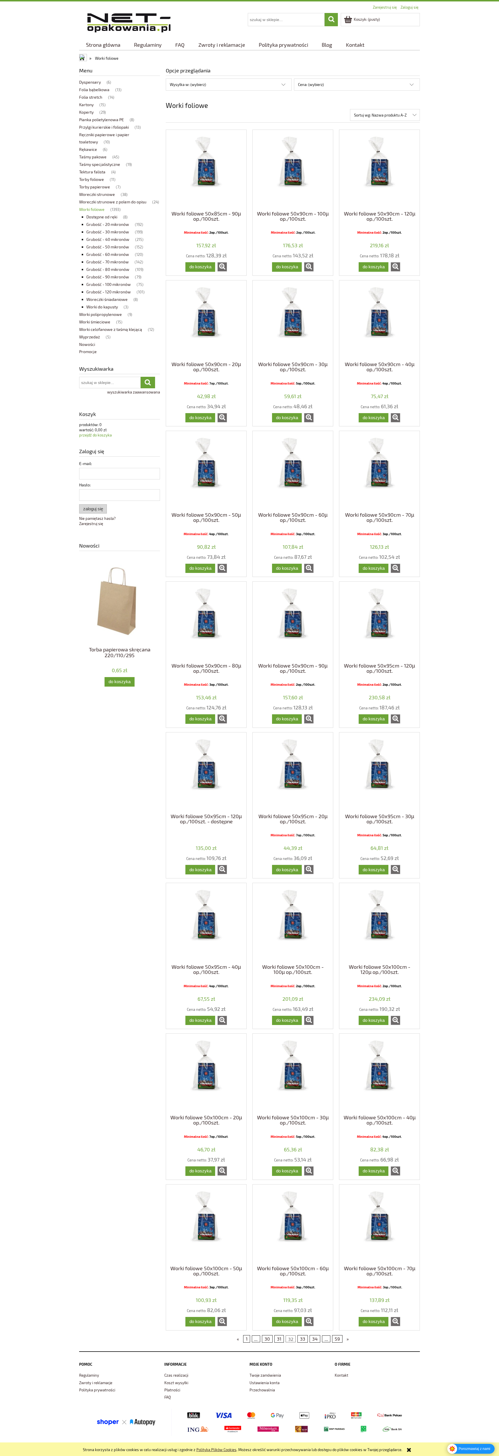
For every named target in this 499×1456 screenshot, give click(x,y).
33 (302, 1338)
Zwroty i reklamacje (95, 1382)
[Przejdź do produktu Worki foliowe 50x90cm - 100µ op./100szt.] (292, 170)
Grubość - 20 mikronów (107, 224)
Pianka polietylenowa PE (101, 119)
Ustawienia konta (265, 1382)
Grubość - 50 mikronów (107, 246)
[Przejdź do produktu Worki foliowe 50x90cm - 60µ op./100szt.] (292, 471)
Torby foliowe (91, 179)
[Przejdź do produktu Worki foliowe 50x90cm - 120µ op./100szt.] (379, 170)
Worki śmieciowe (94, 321)
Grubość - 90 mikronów (107, 276)
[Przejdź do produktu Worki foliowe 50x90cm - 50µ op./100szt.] (206, 471)
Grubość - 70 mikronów (107, 261)
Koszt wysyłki (176, 1382)
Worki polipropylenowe (100, 314)
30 (267, 1338)
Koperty (86, 112)
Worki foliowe (92, 209)
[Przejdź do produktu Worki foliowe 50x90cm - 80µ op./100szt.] (206, 621)
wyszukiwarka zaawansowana (133, 392)
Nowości (87, 344)
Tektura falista (92, 171)
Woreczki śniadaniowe (107, 299)
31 (279, 1338)
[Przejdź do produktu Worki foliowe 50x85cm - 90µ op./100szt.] (206, 170)
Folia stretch (90, 97)
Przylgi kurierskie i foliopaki (104, 127)
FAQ (167, 1397)
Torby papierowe (94, 186)
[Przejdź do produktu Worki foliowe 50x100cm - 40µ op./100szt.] (379, 1073)
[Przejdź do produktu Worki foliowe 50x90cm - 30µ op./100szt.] (292, 320)
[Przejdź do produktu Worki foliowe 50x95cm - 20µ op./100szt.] (292, 772)
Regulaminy (89, 1375)
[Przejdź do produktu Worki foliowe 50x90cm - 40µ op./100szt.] (379, 320)
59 (337, 1338)
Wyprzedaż (89, 336)
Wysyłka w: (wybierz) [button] (188, 84)
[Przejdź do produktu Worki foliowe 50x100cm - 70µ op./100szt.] (379, 1224)
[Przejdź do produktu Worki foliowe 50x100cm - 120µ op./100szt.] (379, 923)
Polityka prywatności (97, 1390)
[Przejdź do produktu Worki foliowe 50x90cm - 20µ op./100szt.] (206, 320)
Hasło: (85, 484)
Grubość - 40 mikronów (107, 239)
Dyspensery (90, 82)
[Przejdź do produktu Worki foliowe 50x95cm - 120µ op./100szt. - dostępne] (206, 772)
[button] (222, 266)
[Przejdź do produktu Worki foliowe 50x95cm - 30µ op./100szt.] (379, 772)
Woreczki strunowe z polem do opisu (112, 201)
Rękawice (88, 149)
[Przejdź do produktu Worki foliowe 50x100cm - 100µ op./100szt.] (292, 923)
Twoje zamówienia (265, 1375)
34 (315, 1338)
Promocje (88, 351)
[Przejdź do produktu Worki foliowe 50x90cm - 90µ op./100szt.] (292, 621)
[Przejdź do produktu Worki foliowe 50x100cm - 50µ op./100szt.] (206, 1224)
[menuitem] (103, 45)
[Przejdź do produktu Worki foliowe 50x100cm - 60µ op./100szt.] (292, 1224)
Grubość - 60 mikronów (107, 254)
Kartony (86, 104)
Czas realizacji (176, 1375)
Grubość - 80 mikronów (107, 269)
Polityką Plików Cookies (216, 1449)
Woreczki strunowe (97, 194)
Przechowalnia (262, 1390)
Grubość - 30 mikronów (107, 231)
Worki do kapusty (102, 306)
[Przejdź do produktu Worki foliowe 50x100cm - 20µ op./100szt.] (206, 1073)
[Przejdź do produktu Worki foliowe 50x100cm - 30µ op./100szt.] (292, 1073)
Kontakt (341, 1375)
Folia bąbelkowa (94, 89)
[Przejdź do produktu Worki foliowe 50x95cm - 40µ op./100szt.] (206, 923)
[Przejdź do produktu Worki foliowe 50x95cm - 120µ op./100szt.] (379, 621)
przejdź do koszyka (95, 435)
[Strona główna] (129, 21)
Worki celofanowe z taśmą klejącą (110, 329)
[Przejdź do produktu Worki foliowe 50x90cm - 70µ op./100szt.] (379, 471)
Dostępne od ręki (101, 216)
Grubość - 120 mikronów (108, 291)
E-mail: (85, 463)
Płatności (172, 1390)
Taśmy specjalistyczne (99, 164)
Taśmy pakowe (93, 156)
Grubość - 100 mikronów (108, 284)
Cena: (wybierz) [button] (311, 84)
